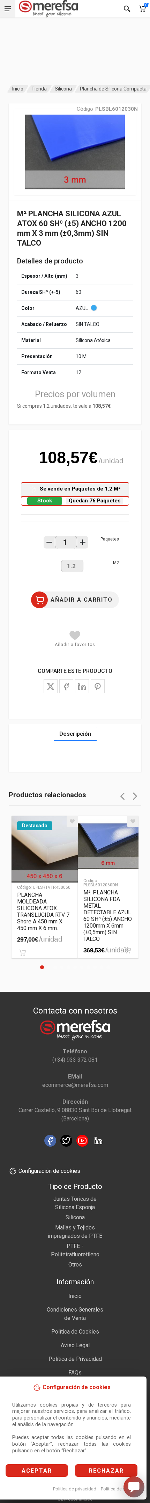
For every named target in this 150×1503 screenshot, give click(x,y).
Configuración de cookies (49, 1171)
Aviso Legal (75, 1345)
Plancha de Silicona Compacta (113, 89)
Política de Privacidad (75, 1359)
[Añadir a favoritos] (72, 821)
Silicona (63, 89)
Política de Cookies (75, 1331)
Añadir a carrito (82, 599)
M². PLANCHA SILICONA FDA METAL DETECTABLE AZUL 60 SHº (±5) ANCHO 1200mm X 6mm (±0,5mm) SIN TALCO (107, 915)
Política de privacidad (74, 1488)
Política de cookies (120, 1488)
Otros (75, 1264)
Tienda (39, 89)
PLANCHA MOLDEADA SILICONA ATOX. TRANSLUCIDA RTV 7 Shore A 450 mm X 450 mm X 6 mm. (43, 911)
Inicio (17, 89)
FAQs (75, 1372)
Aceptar (37, 1470)
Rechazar (106, 1470)
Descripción (75, 734)
